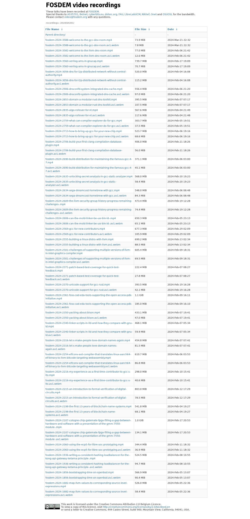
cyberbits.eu (96, 14)
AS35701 (72, 14)
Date (171, 29)
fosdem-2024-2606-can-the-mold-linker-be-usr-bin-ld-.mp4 (80, 218)
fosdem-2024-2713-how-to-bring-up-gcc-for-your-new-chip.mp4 (83, 131)
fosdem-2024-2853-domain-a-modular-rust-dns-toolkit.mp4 (81, 99)
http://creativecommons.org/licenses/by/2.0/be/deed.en (136, 507)
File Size (140, 29)
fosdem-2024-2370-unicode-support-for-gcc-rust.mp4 (77, 284)
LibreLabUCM (132, 14)
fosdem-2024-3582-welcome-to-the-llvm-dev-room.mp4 (79, 50)
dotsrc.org (111, 14)
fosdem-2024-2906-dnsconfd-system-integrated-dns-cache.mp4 (83, 89)
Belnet (83, 14)
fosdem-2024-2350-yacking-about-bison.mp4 (72, 312)
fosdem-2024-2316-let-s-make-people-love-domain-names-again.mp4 (87, 340)
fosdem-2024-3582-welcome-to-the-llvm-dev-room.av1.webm (82, 55)
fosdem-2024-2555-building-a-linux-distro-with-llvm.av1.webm (82, 244)
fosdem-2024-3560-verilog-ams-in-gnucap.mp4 (74, 61)
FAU (121, 14)
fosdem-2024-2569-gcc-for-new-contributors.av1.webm (78, 234)
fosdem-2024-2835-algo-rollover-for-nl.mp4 (71, 110)
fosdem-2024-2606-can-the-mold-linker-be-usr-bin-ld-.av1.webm (84, 223)
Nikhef (145, 14)
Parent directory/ (55, 34)
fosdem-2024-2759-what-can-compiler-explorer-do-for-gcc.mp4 (83, 120)
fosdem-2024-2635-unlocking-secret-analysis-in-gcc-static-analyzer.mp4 (88, 176)
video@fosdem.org (75, 17)
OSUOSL (167, 14)
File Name (52, 29)
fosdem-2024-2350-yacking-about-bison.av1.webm (76, 317)
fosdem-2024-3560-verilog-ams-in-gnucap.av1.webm (77, 66)
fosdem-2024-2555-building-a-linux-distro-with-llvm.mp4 (79, 239)
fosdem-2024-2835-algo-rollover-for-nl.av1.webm (75, 115)
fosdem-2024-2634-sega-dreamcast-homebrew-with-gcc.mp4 (82, 190)
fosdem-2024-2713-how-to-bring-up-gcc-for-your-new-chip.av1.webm (87, 136)
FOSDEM (94, 11)
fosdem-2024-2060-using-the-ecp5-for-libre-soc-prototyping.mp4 (84, 444)
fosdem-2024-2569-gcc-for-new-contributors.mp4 (75, 228)
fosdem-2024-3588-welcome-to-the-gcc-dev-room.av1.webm (82, 45)
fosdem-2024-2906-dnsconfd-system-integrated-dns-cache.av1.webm (87, 94)
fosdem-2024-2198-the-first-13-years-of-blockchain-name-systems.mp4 (88, 406)
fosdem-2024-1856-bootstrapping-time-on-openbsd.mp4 (79, 472)
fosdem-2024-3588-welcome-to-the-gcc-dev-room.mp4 (78, 40)
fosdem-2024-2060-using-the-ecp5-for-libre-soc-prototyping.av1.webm (87, 449)
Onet (154, 14)
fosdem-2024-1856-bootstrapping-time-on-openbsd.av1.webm (83, 477)
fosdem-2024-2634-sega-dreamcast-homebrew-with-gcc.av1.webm (86, 195)
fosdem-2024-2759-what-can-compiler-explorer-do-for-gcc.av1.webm (87, 126)
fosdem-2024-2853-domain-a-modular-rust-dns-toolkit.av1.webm (84, 104)
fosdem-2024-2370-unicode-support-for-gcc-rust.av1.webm (81, 290)
